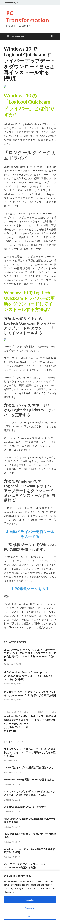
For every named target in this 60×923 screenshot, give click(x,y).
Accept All (30, 899)
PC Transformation (27, 16)
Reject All (30, 916)
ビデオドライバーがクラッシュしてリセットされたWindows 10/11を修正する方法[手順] (30, 693)
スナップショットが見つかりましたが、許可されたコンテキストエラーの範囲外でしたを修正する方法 (30, 752)
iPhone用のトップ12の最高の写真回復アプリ (29, 767)
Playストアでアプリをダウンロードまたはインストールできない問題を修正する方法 (29, 793)
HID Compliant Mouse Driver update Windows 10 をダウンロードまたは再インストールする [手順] (30, 676)
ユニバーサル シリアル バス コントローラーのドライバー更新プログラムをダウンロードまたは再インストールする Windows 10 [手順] (30, 654)
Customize (30, 908)
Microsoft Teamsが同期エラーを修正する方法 (29, 779)
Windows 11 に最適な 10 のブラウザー (25, 806)
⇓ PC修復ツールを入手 (30, 588)
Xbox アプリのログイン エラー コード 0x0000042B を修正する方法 (25, 866)
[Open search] (52, 36)
